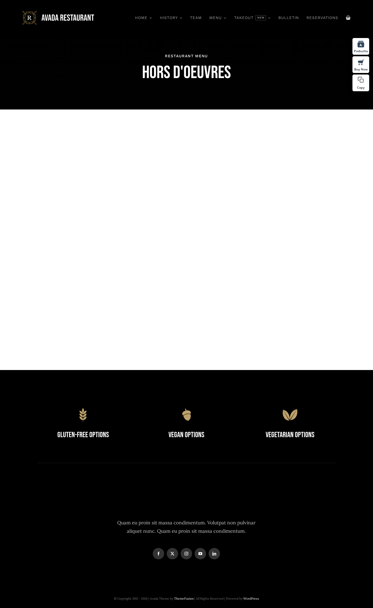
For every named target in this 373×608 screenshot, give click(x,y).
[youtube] (200, 553)
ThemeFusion (184, 598)
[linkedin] (214, 553)
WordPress (251, 598)
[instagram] (186, 553)
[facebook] (158, 553)
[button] (360, 83)
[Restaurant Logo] (58, 13)
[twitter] (172, 553)
